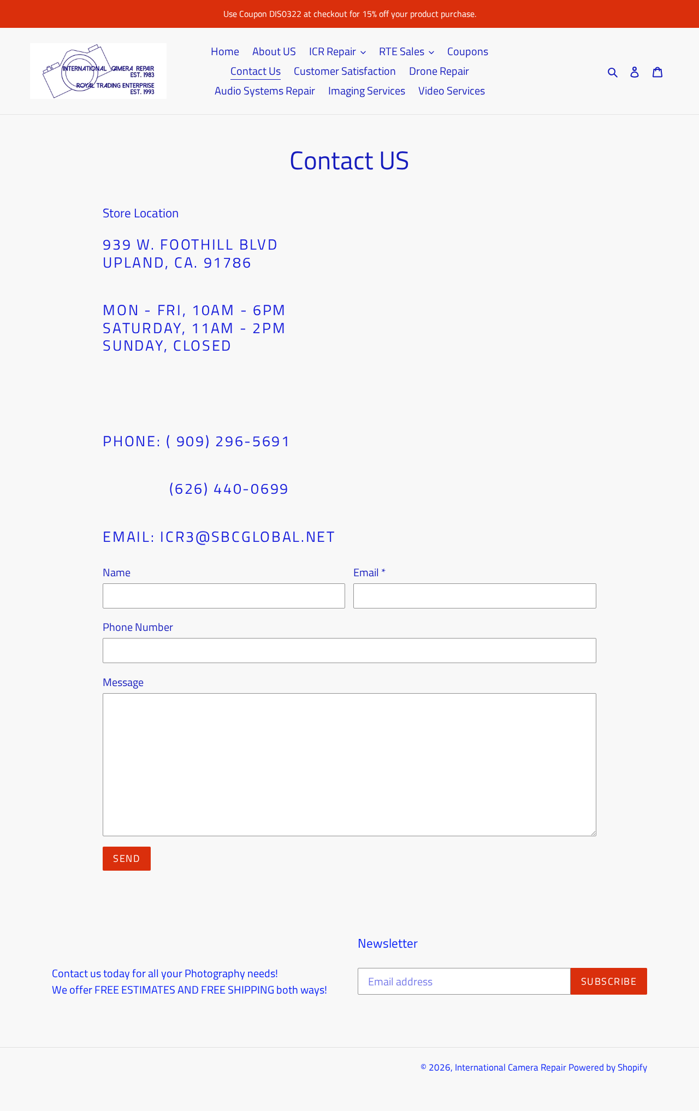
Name (117, 572)
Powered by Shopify (607, 1067)
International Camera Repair (510, 1067)
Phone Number (138, 627)
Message (123, 682)
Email (369, 572)
